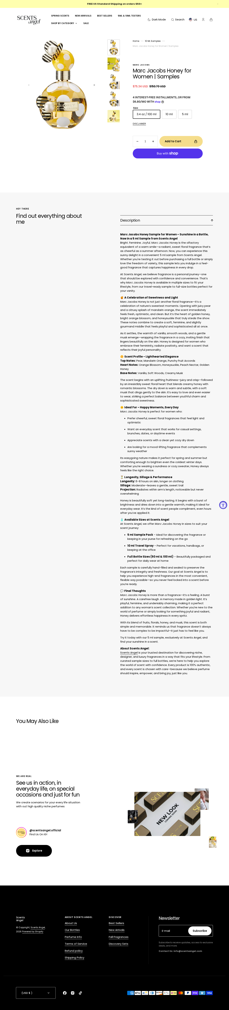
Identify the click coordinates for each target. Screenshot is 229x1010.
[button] (177, 20)
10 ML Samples (153, 41)
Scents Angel (129, 652)
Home (136, 41)
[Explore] (21, 832)
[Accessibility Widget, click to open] (223, 505)
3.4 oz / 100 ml (148, 115)
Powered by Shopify (32, 931)
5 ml (187, 115)
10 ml (171, 115)
